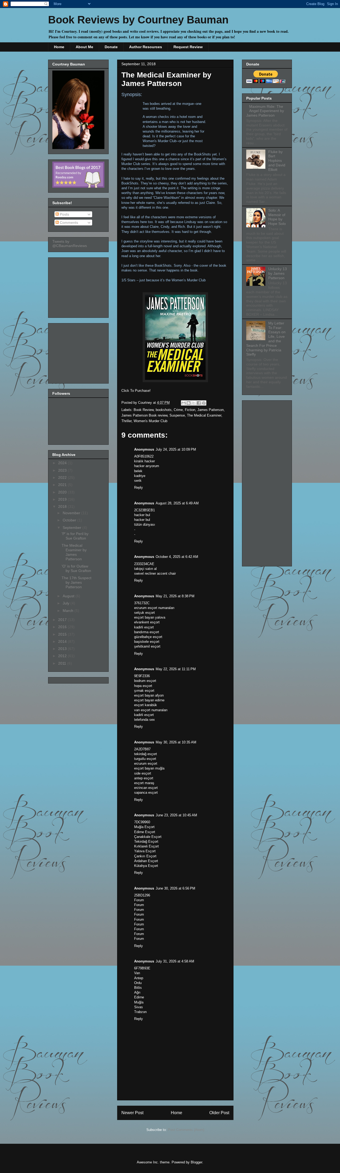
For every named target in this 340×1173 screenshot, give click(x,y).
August (69, 596)
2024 (63, 463)
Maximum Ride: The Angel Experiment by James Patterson (265, 111)
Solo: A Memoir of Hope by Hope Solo (277, 217)
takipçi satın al (145, 569)
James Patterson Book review (144, 415)
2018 (63, 506)
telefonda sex (144, 720)
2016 (63, 627)
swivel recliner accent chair (155, 573)
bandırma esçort (146, 632)
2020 (63, 492)
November (72, 513)
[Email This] (183, 403)
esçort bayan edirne (149, 700)
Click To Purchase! (136, 391)
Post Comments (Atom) (186, 1130)
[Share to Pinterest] (203, 403)
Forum (139, 900)
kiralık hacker (144, 461)
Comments (68, 222)
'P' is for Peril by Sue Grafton (75, 536)
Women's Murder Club (150, 421)
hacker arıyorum (146, 466)
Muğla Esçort (144, 827)
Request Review (188, 47)
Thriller (126, 421)
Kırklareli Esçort (146, 846)
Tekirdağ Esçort (146, 841)
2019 (63, 499)
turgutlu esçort (145, 759)
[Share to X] (193, 403)
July (66, 603)
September (72, 527)
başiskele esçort (146, 642)
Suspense (177, 415)
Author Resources (145, 47)
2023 (63, 470)
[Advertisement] (78, 286)
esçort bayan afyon (149, 695)
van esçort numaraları (151, 710)
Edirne (139, 997)
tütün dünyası (144, 524)
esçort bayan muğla (149, 768)
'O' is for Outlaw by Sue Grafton (76, 568)
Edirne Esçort (144, 832)
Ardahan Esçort (146, 861)
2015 (63, 634)
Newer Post (132, 1112)
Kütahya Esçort (146, 866)
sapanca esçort (146, 793)
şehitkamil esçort (147, 646)
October (70, 520)
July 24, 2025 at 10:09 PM (176, 449)
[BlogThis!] (188, 403)
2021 (63, 485)
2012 (63, 656)
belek (138, 471)
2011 (62, 663)
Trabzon (140, 1012)
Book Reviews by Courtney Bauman (138, 20)
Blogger (196, 1162)
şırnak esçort (144, 691)
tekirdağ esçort (145, 754)
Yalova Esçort (145, 851)
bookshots (164, 410)
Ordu (138, 983)
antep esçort (143, 778)
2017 (63, 620)
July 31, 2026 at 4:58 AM (175, 961)
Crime (178, 410)
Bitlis (138, 988)
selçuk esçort (144, 613)
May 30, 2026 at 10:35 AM (176, 742)
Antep (138, 978)
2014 (63, 641)
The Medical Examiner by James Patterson (74, 552)
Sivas (138, 1007)
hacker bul (142, 515)
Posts (64, 214)
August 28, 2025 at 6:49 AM (177, 503)
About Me (84, 47)
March (68, 610)
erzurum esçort (145, 763)
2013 (63, 649)
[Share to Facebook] (198, 403)
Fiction (190, 410)
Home (59, 47)
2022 (63, 477)
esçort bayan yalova (149, 617)
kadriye (139, 476)
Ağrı (137, 992)
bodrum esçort (145, 681)
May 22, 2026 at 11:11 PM (176, 669)
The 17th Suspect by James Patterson (76, 582)
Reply (138, 487)
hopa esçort (143, 686)
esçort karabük (145, 705)
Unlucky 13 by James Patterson (277, 273)
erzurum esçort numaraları (154, 608)
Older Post (219, 1112)
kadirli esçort (144, 627)
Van (137, 973)
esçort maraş (144, 783)
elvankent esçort (147, 622)
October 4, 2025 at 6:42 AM (177, 557)
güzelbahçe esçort (148, 637)
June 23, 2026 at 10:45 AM (176, 815)
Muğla (138, 1002)
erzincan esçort (146, 788)
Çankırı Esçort (145, 856)
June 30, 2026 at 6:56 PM (175, 888)
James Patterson (210, 410)
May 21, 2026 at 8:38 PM (175, 596)
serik (138, 481)
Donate (111, 47)
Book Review (144, 410)
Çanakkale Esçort (148, 837)
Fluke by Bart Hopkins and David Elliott (276, 161)
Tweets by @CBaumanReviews (69, 243)
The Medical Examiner (204, 415)
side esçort (142, 773)
